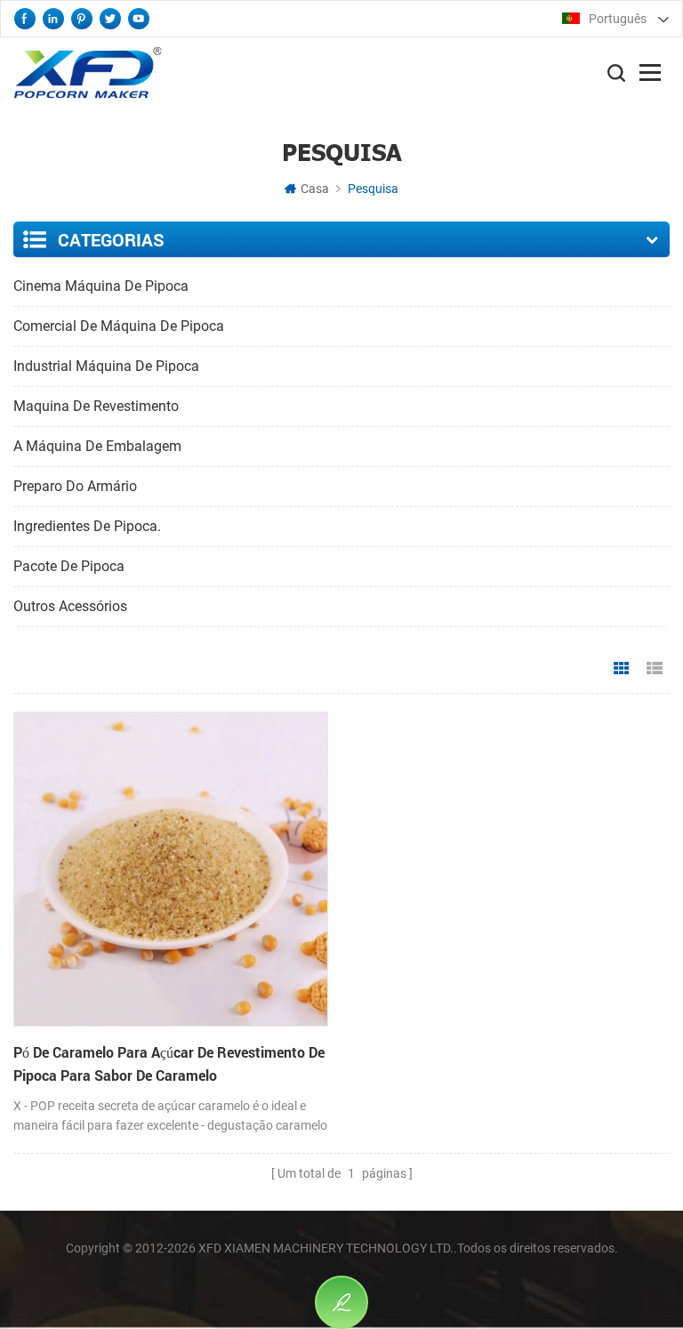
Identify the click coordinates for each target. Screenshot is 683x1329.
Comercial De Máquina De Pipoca (118, 326)
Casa (315, 188)
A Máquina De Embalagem (97, 446)
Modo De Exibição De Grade (621, 669)
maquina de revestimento (96, 406)
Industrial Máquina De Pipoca (106, 366)
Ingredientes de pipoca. (87, 526)
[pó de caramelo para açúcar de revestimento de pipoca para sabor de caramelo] (170, 869)
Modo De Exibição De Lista (654, 669)
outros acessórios (70, 606)
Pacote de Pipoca (69, 566)
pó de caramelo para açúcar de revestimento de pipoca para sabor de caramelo (169, 1063)
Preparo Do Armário (75, 486)
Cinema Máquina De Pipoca (101, 286)
